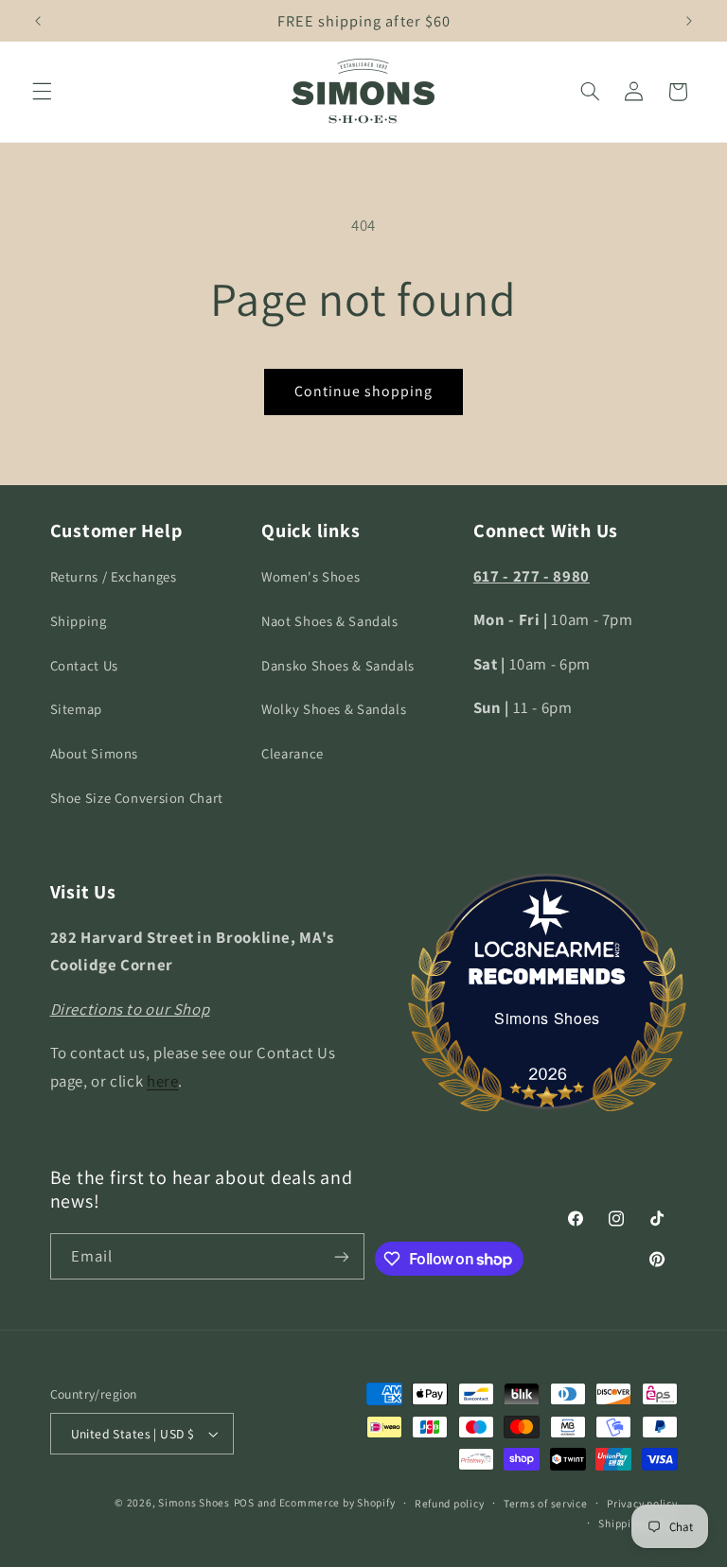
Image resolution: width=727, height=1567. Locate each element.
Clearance (292, 753)
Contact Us (84, 665)
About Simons (94, 753)
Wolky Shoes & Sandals (333, 709)
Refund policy (450, 1503)
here (163, 1081)
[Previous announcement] (38, 21)
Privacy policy (642, 1503)
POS (244, 1502)
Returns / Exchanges (113, 576)
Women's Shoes (310, 576)
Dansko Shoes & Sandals (338, 665)
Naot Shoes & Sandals (330, 621)
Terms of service (546, 1503)
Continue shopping (364, 391)
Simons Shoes (547, 1018)
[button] (41, 91)
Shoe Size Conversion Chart (136, 798)
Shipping (78, 621)
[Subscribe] (342, 1256)
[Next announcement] (689, 21)
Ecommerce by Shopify (337, 1502)
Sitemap (76, 709)
